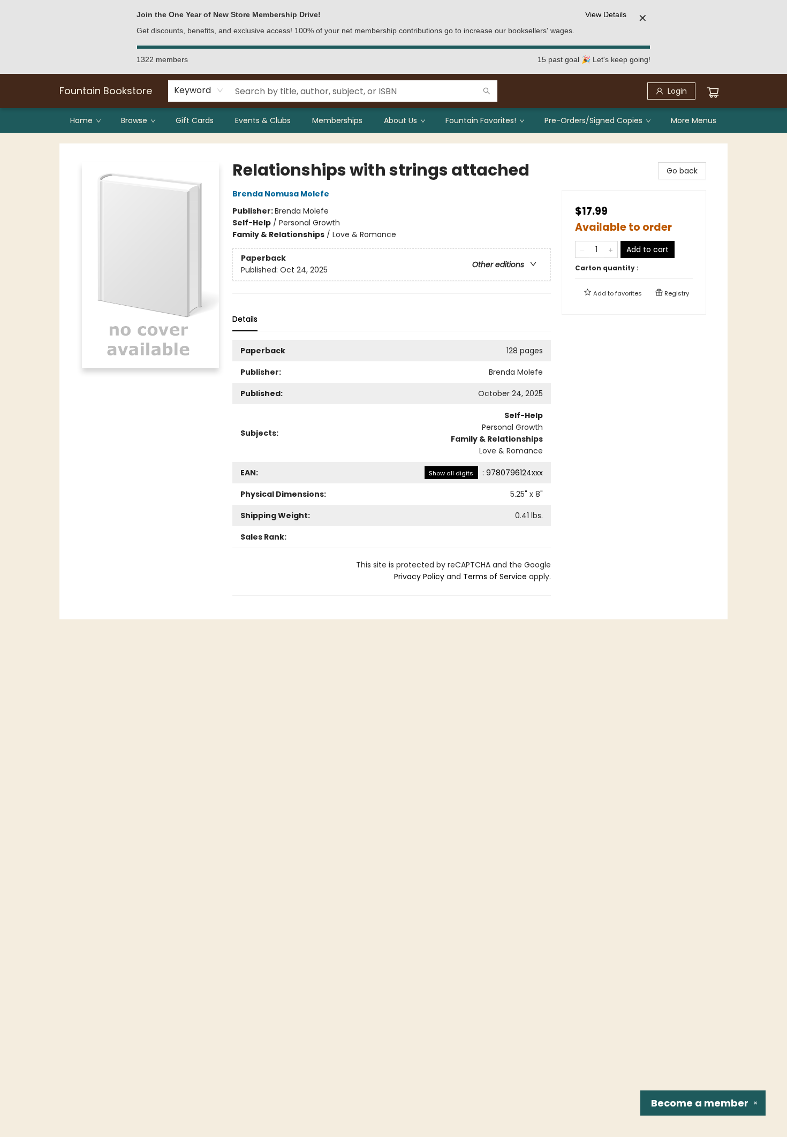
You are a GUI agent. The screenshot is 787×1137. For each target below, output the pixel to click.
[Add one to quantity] (610, 249)
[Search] (486, 91)
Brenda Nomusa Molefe (280, 193)
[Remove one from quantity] (582, 249)
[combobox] (199, 90)
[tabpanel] (391, 468)
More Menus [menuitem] (693, 120)
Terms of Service (495, 576)
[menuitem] (84, 120)
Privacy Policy (419, 576)
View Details (605, 14)
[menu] (393, 120)
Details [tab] (245, 319)
